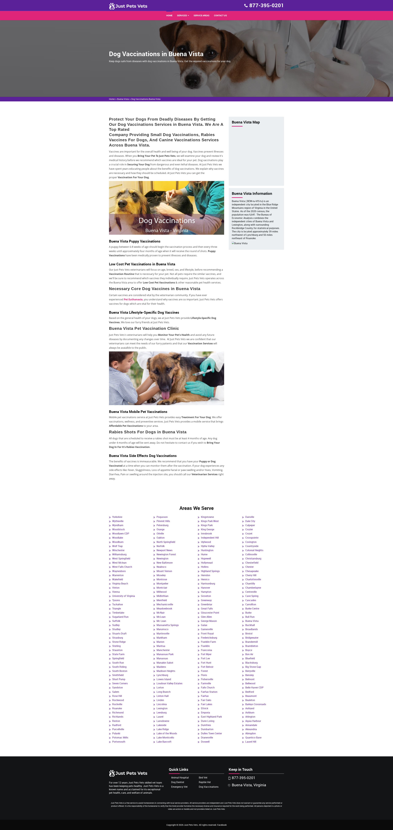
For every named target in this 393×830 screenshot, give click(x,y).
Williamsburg (119, 554)
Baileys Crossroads (255, 704)
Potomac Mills (120, 737)
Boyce (248, 650)
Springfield (118, 658)
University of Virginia (123, 596)
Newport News (164, 550)
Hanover (205, 587)
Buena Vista (123, 99)
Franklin (205, 646)
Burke (248, 612)
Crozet (248, 533)
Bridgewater (251, 637)
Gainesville (207, 629)
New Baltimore (165, 562)
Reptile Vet (205, 782)
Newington (162, 558)
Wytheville (117, 521)
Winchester (118, 550)
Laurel (160, 716)
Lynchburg (162, 675)
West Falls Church (122, 566)
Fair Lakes (206, 704)
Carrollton (250, 604)
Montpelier (162, 583)
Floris (204, 675)
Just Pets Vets (191, 824)
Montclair (162, 587)
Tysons (116, 600)
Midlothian (162, 596)
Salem (115, 691)
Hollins (204, 566)
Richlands (117, 716)
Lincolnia (162, 704)
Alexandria (251, 729)
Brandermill (251, 641)
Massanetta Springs (168, 625)
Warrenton (118, 575)
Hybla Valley (207, 546)
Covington (251, 542)
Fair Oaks (206, 700)
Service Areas (201, 15)
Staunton (117, 650)
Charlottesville (253, 579)
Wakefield (117, 579)
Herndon (205, 575)
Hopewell (206, 558)
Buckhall (250, 625)
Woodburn (117, 542)
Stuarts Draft (119, 633)
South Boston (119, 671)
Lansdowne (163, 721)
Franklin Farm (208, 641)
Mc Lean (161, 621)
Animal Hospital (180, 777)
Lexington (162, 708)
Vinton (115, 587)
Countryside (251, 546)
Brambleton (251, 646)
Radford (116, 725)
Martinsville (163, 633)
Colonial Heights (254, 550)
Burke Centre (252, 608)
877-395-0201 (266, 5)
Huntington (207, 550)
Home (169, 15)
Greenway (206, 600)
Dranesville (207, 737)
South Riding (119, 666)
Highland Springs (210, 571)
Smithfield (118, 675)
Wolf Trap (117, 546)
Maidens (161, 666)
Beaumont (251, 696)
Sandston (117, 687)
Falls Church (208, 687)
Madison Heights (166, 671)
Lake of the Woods (167, 733)
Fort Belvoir (207, 666)
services (182, 15)
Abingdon (250, 733)
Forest (204, 671)
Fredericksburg (209, 637)
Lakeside (161, 725)
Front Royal (207, 633)
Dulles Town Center (211, 733)
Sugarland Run (120, 616)
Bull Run (250, 616)
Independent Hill (210, 537)
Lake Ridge (163, 729)
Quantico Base (253, 737)
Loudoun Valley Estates (169, 683)
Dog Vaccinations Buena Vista (145, 99)
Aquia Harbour (253, 721)
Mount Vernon (164, 571)
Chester (249, 566)
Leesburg (162, 712)
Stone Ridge (119, 641)
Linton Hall (163, 696)
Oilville (160, 533)
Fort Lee (205, 658)
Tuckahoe (117, 604)
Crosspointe (251, 537)
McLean (161, 616)
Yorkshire (117, 517)
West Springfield (121, 558)
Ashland (249, 708)
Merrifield (162, 600)
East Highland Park (211, 716)
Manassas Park (165, 654)
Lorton (160, 687)
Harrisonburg (208, 583)
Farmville (206, 683)
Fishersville (207, 679)
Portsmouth (118, 741)
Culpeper (250, 525)
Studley (116, 629)
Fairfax (205, 696)
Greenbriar (206, 604)
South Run (118, 662)
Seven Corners (120, 683)
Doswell (205, 741)
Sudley (116, 625)
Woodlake (117, 537)
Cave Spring (251, 596)
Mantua (161, 646)
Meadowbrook (164, 608)
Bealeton (250, 700)
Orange (160, 529)
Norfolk (161, 546)
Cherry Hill (250, 575)
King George (207, 529)
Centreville (251, 591)
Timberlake (118, 612)
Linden (160, 700)
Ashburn (249, 712)
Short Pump (118, 679)
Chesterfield (251, 562)
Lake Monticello (165, 737)
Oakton (161, 537)
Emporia (205, 712)
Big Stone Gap (253, 666)
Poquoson (162, 517)
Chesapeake (252, 571)
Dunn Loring (207, 721)
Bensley (249, 675)
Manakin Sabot (165, 662)
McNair (161, 612)
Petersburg (162, 525)
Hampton (206, 591)
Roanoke (117, 708)
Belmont (250, 679)
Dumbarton (207, 729)
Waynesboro (119, 571)
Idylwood (206, 542)
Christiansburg (253, 558)
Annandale (251, 725)
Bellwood (250, 683)
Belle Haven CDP (254, 687)
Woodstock (118, 529)
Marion (160, 641)
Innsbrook (206, 533)
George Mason (209, 621)
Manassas (162, 658)
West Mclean (119, 562)
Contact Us (220, 15)
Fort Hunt (206, 662)
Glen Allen (206, 616)
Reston (116, 721)
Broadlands (251, 629)
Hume (204, 554)
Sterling (116, 646)
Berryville (250, 671)
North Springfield (166, 542)
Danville (249, 517)
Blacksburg (251, 662)
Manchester (163, 650)
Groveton (206, 596)
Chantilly (250, 583)
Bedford (249, 691)
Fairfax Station (209, 691)
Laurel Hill (250, 741)
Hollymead (207, 562)
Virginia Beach (120, 583)
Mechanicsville (165, 604)
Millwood (162, 591)
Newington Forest (166, 554)
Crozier (249, 529)
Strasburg (117, 637)
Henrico (205, 579)
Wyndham (117, 525)
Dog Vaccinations (208, 786)
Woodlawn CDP (120, 533)
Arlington (250, 716)
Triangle (116, 608)
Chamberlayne (253, 587)
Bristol (248, 633)
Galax (204, 625)
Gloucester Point (210, 612)
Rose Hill (117, 696)
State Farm (118, 654)
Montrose (162, 579)
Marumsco (162, 629)
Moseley (161, 575)
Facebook (222, 824)
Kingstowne (207, 517)
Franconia (206, 650)
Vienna (116, 591)
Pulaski (116, 733)
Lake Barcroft (164, 741)
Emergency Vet (179, 786)
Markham (162, 637)
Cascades (250, 600)
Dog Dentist (177, 782)
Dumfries (206, 725)
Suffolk (116, 621)
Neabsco (161, 566)
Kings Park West (210, 521)
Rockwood (118, 700)
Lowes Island (164, 679)
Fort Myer (206, 654)
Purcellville (118, 729)
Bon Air (249, 654)
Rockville (117, 704)
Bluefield (250, 658)
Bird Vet (203, 777)
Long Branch (164, 691)
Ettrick (204, 708)
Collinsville (251, 554)
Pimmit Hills (163, 521)
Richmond (118, 712)
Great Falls (207, 608)
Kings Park (207, 525)
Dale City (250, 521)
